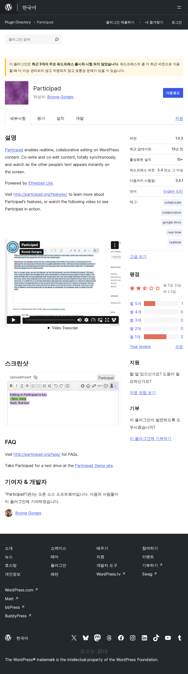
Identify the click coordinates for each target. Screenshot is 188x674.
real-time (174, 232)
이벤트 (148, 556)
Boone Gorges (60, 96)
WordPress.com (21, 589)
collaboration (171, 212)
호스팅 (11, 565)
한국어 (22, 638)
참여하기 (150, 548)
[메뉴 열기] (180, 7)
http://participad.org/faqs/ (37, 454)
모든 (179, 346)
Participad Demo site (94, 465)
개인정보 (13, 574)
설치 (60, 118)
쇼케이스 (58, 548)
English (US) (173, 191)
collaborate (172, 202)
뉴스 (9, 556)
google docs (172, 222)
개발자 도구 (106, 565)
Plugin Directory (18, 22)
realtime (175, 242)
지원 (179, 118)
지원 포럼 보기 (143, 392)
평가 (41, 118)
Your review (140, 346)
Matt (12, 598)
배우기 (102, 548)
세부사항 (18, 118)
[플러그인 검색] (57, 39)
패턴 (55, 574)
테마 (55, 556)
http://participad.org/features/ (40, 194)
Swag (149, 574)
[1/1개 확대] (114, 378)
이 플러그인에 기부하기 (150, 438)
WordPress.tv (111, 574)
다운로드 (173, 93)
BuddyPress (18, 615)
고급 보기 (138, 256)
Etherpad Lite (40, 183)
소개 (9, 548)
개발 (80, 118)
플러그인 (58, 565)
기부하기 (152, 565)
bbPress (15, 607)
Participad (14, 149)
